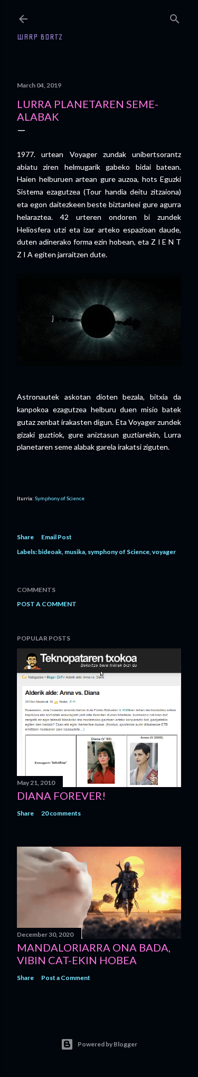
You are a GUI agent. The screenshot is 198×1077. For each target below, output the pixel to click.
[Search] (174, 16)
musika (74, 552)
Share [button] (25, 537)
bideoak (50, 552)
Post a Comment (47, 604)
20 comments (61, 813)
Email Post (56, 537)
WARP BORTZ (40, 37)
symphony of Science (118, 552)
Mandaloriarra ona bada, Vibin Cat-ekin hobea (94, 953)
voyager (164, 552)
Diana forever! (61, 795)
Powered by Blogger (107, 1044)
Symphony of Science (59, 498)
